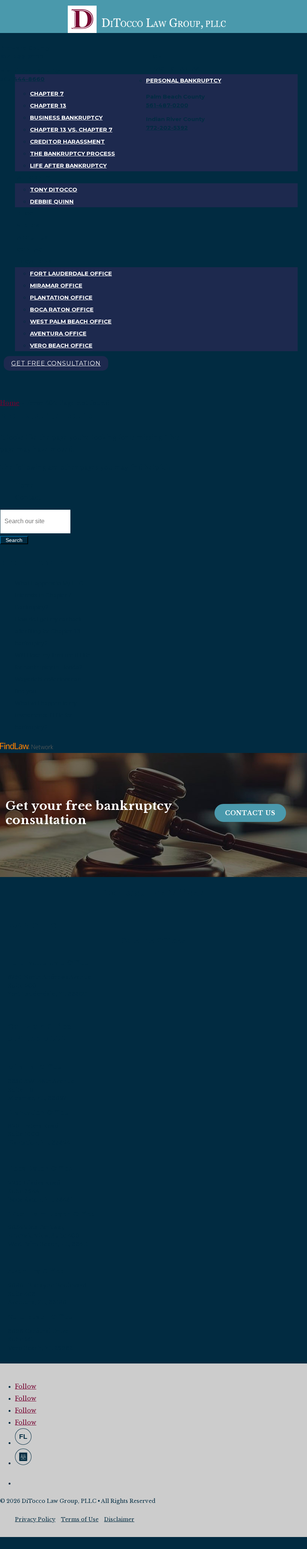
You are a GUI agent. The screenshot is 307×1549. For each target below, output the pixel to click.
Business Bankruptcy (66, 117)
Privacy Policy (35, 1519)
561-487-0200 (167, 105)
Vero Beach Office (61, 345)
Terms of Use (79, 1519)
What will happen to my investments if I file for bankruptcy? (46, 715)
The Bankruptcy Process (72, 153)
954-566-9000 (21, 56)
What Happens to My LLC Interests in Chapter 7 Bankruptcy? (49, 595)
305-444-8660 (22, 78)
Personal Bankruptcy (183, 80)
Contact (31, 249)
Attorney (33, 177)
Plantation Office (61, 297)
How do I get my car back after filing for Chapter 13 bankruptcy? (48, 631)
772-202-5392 (167, 127)
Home (157, 56)
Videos (28, 225)
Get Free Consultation (56, 363)
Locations (34, 261)
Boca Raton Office (62, 309)
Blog (25, 213)
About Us (32, 237)
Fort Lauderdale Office (71, 273)
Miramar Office (56, 285)
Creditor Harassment (67, 141)
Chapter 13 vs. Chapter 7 (71, 129)
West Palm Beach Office (71, 321)
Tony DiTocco (53, 189)
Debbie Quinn (52, 201)
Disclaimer (119, 1519)
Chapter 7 (47, 93)
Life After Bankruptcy (68, 165)
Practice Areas (174, 68)
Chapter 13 (48, 105)
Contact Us (250, 813)
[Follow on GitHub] (23, 1436)
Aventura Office (58, 333)
